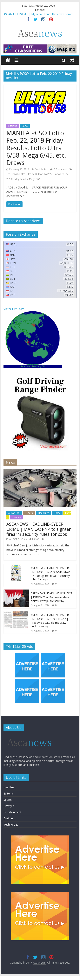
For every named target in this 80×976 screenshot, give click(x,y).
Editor (35, 539)
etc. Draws (12, 174)
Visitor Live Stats (13, 309)
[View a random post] (72, 60)
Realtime (25, 366)
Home (57, 513)
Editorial (8, 793)
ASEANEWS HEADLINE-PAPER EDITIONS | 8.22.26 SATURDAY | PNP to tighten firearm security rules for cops (52, 573)
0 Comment (60, 169)
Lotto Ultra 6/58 (28, 174)
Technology (10, 824)
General (29, 513)
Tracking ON (38, 366)
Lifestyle (12, 126)
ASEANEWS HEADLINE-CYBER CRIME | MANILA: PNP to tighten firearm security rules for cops (39, 529)
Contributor (41, 169)
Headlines (43, 513)
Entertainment (12, 812)
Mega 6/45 (35, 179)
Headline (8, 787)
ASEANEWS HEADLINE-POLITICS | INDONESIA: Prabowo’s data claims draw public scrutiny (51, 597)
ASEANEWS (14, 513)
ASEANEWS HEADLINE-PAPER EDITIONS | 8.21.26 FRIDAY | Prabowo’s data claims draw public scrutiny (50, 620)
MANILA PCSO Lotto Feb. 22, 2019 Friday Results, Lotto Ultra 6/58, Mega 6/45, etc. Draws (36, 148)
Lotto (25, 126)
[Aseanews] (7, 60)
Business (9, 818)
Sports (7, 799)
